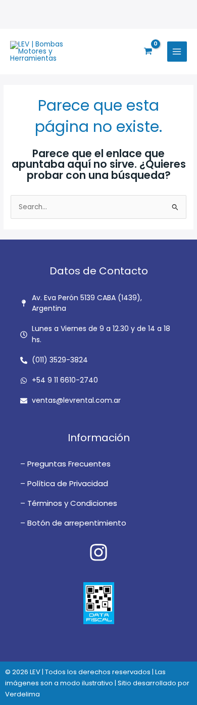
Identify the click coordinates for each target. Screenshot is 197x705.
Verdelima (22, 694)
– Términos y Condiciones (68, 503)
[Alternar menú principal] (177, 51)
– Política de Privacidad (64, 483)
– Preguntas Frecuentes (65, 463)
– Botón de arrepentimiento (73, 523)
